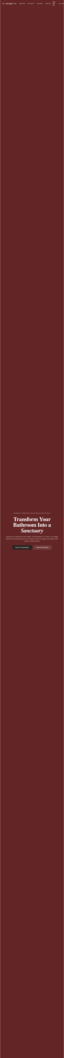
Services (22, 3)
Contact (48, 3)
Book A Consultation (22, 547)
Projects (31, 3)
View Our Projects (42, 547)
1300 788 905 (54, 3)
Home (15, 3)
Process (40, 3)
